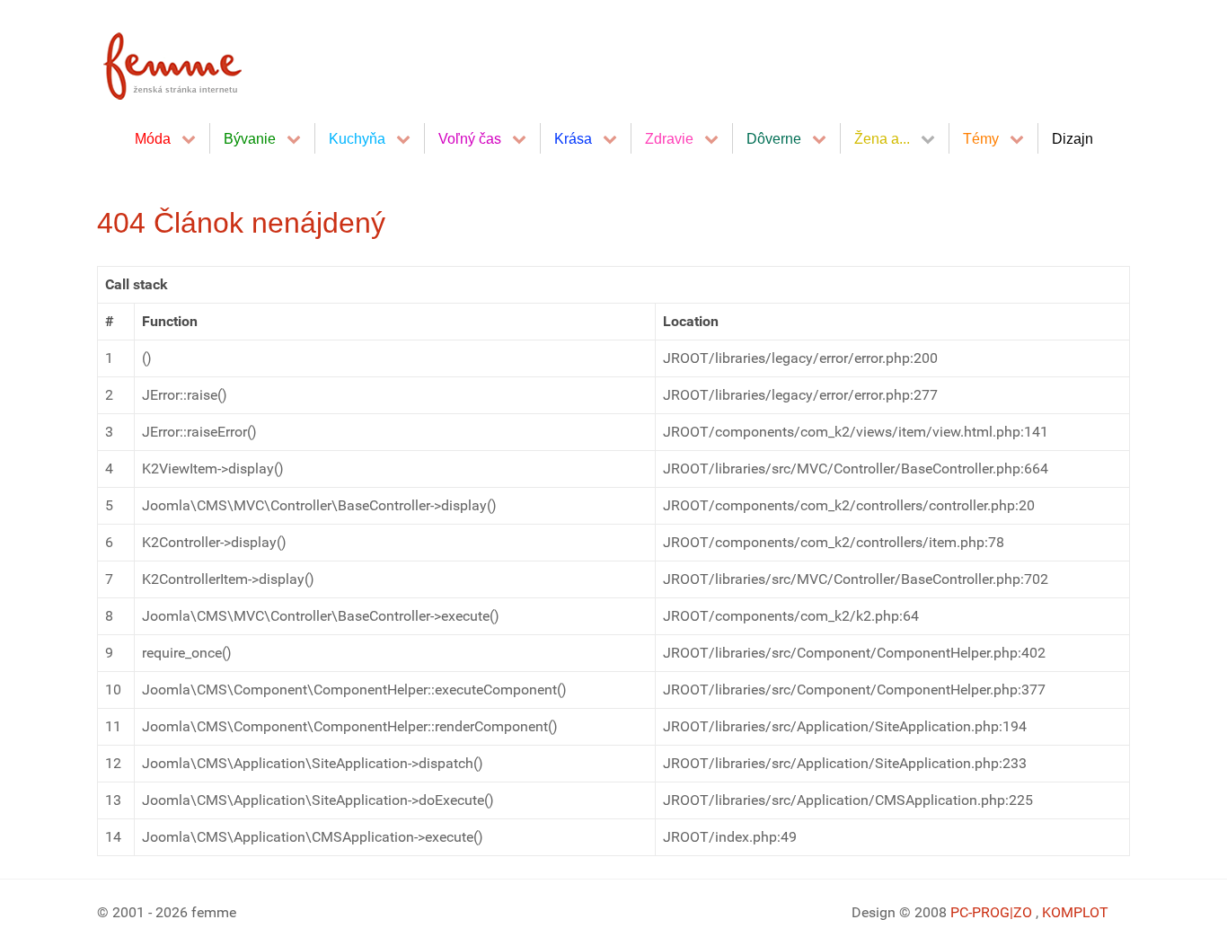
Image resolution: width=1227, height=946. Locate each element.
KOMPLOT (1075, 912)
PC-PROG (980, 912)
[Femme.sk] (192, 60)
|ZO (1023, 912)
